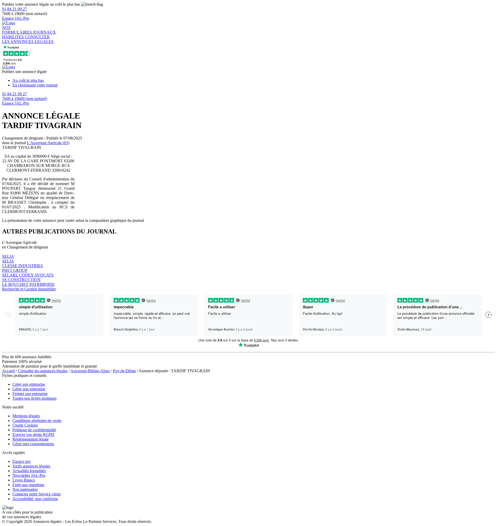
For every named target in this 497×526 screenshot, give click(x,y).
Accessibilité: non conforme (35, 498)
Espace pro (21, 461)
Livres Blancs (23, 480)
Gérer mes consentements (33, 444)
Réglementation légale (30, 439)
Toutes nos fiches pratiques (34, 398)
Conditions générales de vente (36, 420)
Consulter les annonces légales (43, 371)
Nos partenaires (25, 489)
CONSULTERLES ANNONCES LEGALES (28, 39)
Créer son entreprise (28, 384)
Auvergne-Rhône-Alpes (90, 371)
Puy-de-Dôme (124, 371)
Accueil (8, 371)
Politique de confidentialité (34, 430)
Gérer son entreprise (28, 389)
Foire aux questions (28, 485)
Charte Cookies (25, 425)
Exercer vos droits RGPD (33, 434)
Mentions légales (26, 416)
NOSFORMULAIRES (17, 29)
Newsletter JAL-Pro (28, 475)
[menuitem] (253, 80)
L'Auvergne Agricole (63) (48, 143)
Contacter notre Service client (36, 494)
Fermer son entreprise (30, 393)
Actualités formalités (29, 471)
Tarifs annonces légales (31, 466)
